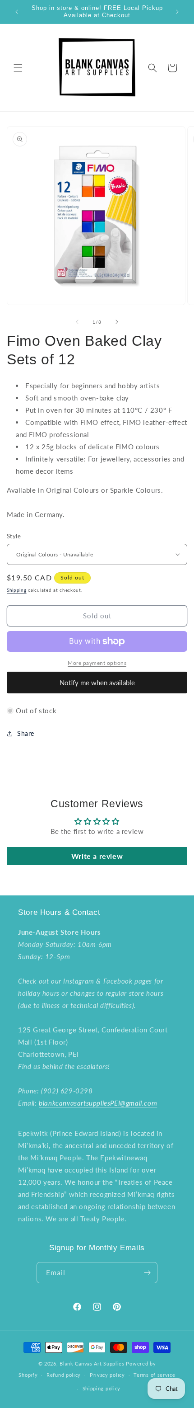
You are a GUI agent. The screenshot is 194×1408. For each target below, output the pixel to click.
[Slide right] (117, 322)
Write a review (97, 856)
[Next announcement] (177, 12)
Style (14, 536)
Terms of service (154, 1375)
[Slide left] (77, 322)
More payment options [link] (97, 662)
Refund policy (63, 1375)
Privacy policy (107, 1375)
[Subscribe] (147, 1272)
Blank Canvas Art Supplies (92, 1363)
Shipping (17, 590)
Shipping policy (102, 1388)
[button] (18, 68)
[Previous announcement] (17, 12)
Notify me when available (97, 682)
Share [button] (25, 733)
